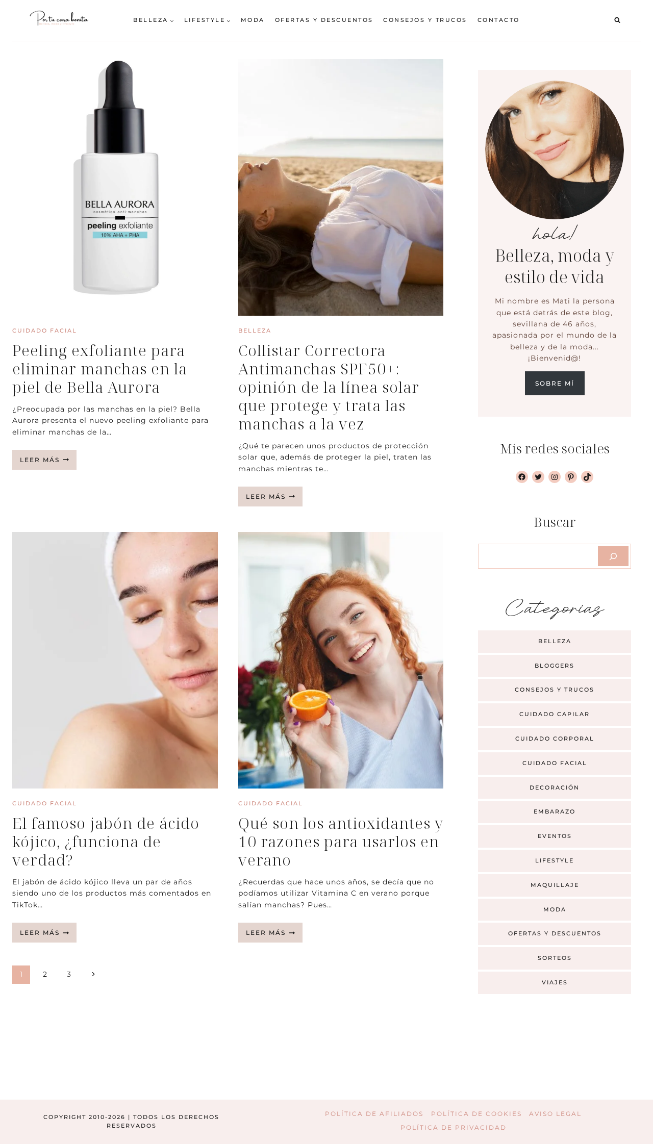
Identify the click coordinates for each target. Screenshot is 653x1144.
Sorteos (555, 957)
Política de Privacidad (453, 1127)
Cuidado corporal (554, 738)
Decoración (555, 787)
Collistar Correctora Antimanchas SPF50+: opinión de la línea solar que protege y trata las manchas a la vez (328, 387)
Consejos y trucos (425, 19)
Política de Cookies (476, 1113)
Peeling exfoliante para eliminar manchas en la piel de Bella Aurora (99, 368)
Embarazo (554, 811)
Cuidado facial (44, 330)
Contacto (499, 19)
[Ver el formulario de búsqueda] (617, 20)
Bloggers (554, 665)
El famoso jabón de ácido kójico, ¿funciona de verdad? (105, 841)
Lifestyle (554, 860)
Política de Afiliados (374, 1113)
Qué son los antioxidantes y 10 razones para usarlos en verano (340, 841)
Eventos (555, 836)
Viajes (555, 982)
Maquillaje (555, 884)
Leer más (48, 462)
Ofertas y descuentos (324, 19)
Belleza (254, 330)
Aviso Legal (555, 1113)
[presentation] (115, 187)
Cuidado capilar (554, 714)
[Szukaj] (613, 556)
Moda (253, 19)
